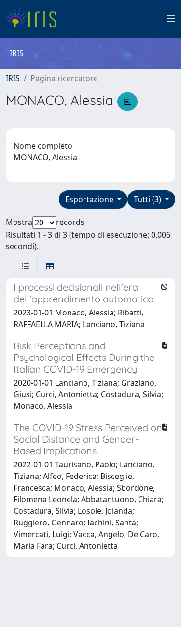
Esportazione (90, 199)
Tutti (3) (148, 199)
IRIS (13, 78)
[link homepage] (35, 19)
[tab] (26, 266)
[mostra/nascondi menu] (171, 19)
